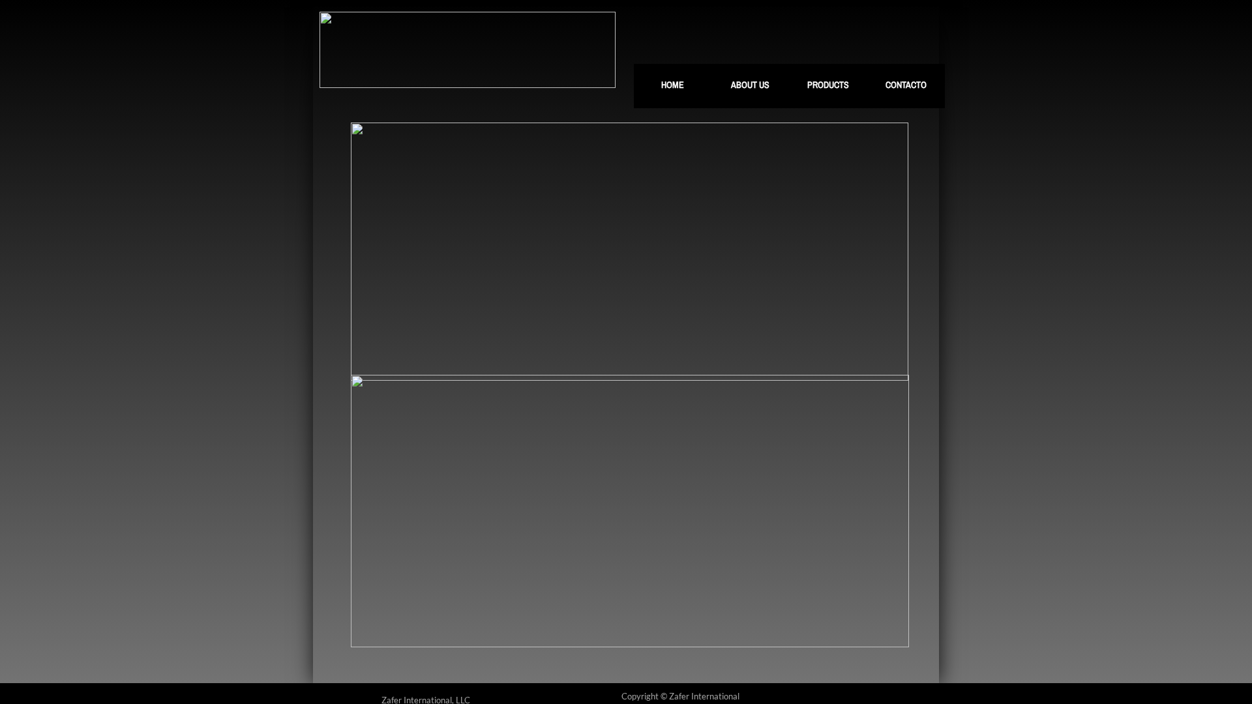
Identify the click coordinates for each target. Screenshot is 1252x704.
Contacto (906, 85)
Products (828, 85)
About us (750, 85)
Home (672, 85)
